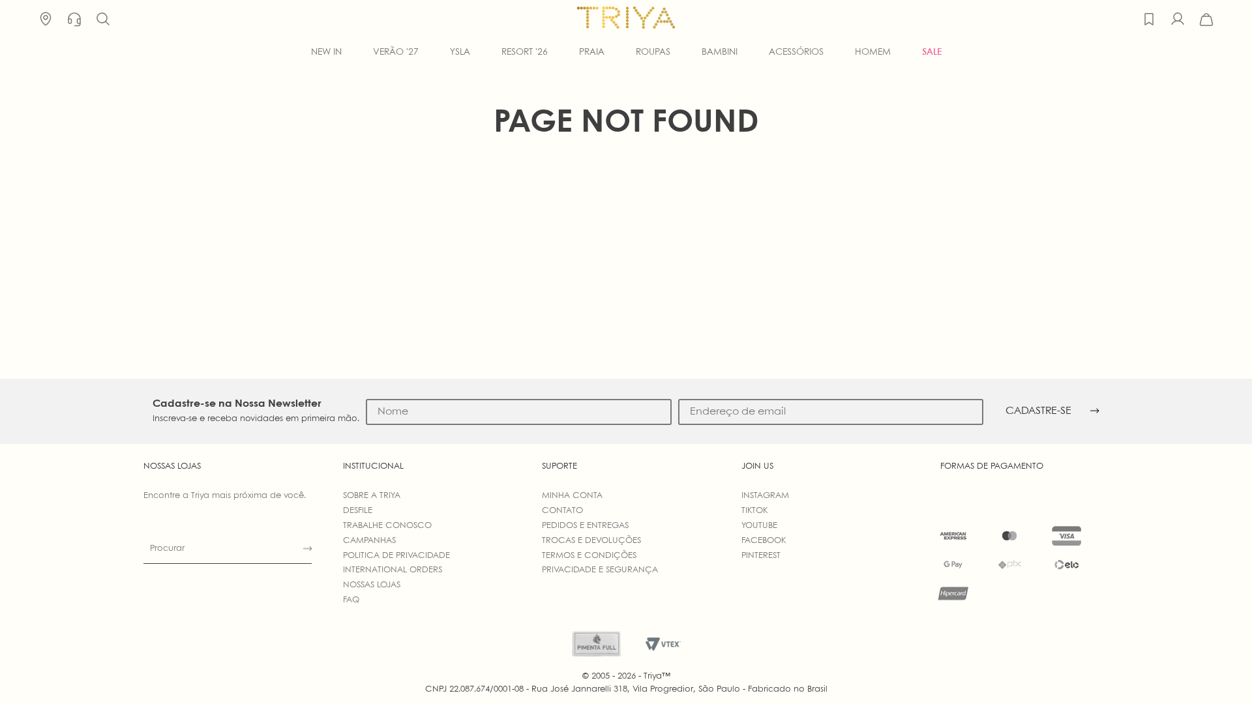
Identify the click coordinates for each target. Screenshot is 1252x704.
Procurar (167, 548)
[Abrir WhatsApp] (1219, 671)
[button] (103, 20)
